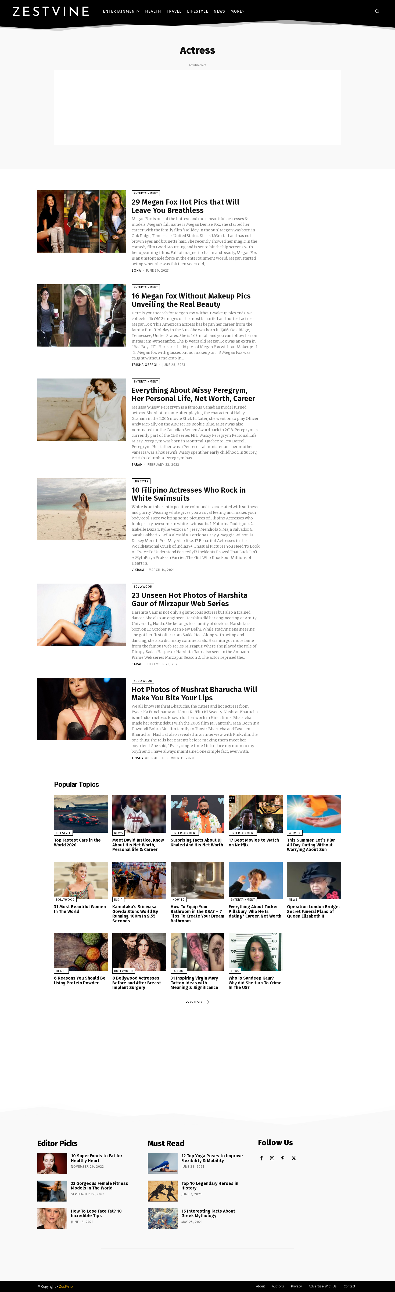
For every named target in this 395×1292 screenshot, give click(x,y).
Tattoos (179, 971)
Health (61, 971)
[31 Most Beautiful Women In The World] (81, 881)
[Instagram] (272, 1158)
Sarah (137, 465)
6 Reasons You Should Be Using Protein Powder (80, 980)
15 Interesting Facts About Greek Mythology (208, 1213)
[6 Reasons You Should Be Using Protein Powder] (81, 952)
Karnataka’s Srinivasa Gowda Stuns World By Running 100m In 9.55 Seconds (135, 913)
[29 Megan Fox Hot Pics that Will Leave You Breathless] (81, 221)
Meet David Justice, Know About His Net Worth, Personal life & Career (138, 845)
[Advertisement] (197, 107)
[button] (377, 11)
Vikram (138, 570)
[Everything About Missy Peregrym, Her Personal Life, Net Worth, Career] (81, 409)
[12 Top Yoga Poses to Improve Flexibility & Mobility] (163, 1163)
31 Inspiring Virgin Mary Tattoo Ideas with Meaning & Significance (194, 983)
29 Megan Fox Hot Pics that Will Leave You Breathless (185, 206)
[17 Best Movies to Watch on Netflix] (256, 814)
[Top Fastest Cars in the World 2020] (81, 814)
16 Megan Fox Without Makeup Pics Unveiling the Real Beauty (191, 300)
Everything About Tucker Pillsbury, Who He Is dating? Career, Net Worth (255, 911)
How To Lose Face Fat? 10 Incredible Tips (96, 1213)
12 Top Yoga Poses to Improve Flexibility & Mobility (212, 1158)
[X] (294, 1158)
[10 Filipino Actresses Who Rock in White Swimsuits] (81, 509)
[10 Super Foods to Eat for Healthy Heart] (52, 1163)
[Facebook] (261, 1158)
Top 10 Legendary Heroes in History (209, 1186)
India (118, 899)
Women (295, 833)
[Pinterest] (283, 1158)
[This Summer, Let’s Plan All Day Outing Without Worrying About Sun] (314, 814)
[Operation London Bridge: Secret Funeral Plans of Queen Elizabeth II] (314, 881)
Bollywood (143, 586)
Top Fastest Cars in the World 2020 (77, 842)
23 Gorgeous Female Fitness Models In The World (99, 1186)
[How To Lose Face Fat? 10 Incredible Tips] (52, 1218)
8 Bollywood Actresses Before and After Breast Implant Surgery (136, 983)
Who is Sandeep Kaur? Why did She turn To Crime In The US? (255, 983)
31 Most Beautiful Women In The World (80, 909)
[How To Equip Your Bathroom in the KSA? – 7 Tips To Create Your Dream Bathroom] (198, 881)
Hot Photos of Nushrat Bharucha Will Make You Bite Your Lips (194, 693)
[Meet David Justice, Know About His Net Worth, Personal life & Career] (139, 814)
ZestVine (66, 1286)
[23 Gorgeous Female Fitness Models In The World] (52, 1191)
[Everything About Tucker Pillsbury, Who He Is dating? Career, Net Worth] (256, 881)
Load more (194, 1001)
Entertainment (146, 193)
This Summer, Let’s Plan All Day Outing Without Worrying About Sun (311, 845)
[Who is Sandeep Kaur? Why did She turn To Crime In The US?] (256, 952)
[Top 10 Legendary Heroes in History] (163, 1191)
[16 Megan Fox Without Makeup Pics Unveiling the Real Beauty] (81, 315)
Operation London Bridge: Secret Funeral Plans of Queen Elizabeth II (313, 911)
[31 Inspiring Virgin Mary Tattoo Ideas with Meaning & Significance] (198, 952)
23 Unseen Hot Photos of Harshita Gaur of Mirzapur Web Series (189, 599)
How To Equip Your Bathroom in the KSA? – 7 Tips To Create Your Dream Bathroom (197, 913)
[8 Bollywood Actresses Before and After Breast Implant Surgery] (139, 952)
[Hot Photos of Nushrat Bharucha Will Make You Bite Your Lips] (81, 709)
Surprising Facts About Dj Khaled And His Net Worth (197, 842)
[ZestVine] (50, 11)
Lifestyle (141, 481)
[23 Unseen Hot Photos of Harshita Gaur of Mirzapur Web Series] (81, 615)
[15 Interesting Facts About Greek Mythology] (163, 1218)
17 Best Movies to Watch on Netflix (254, 842)
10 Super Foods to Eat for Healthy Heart (96, 1158)
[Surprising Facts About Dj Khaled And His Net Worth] (198, 814)
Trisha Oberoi (144, 365)
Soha (136, 270)
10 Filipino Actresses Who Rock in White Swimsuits (189, 494)
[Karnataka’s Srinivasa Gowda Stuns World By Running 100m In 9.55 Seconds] (139, 881)
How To (179, 899)
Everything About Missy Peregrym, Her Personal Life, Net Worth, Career (193, 394)
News (118, 833)
